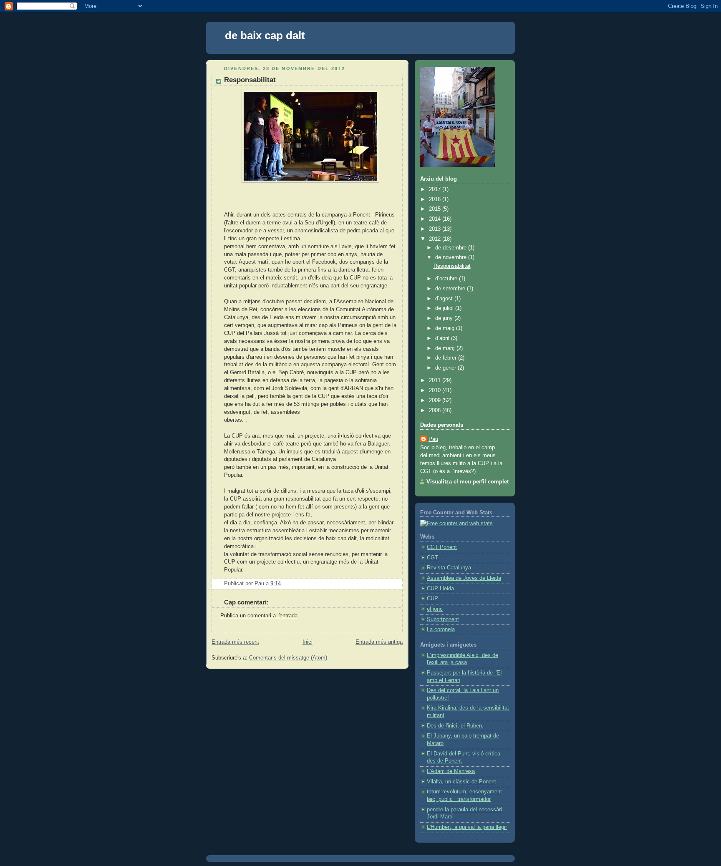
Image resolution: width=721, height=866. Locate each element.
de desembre (451, 248)
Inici (308, 642)
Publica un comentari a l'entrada (258, 616)
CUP (432, 599)
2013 (435, 229)
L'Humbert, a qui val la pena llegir (467, 827)
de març (445, 348)
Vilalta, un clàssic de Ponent (461, 782)
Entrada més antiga (379, 642)
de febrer (446, 358)
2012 (435, 239)
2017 (435, 189)
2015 (435, 209)
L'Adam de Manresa (451, 771)
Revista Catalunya (449, 568)
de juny (444, 318)
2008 (435, 410)
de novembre (451, 257)
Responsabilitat (452, 266)
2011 (435, 380)
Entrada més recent (235, 642)
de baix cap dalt (265, 35)
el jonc (435, 609)
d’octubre (447, 279)
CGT (432, 558)
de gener (446, 368)
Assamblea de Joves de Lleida (464, 578)
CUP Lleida (440, 589)
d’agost (444, 299)
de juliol (445, 308)
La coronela (441, 629)
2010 (435, 390)
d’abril (443, 338)
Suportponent (443, 619)
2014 (435, 219)
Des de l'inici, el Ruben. (455, 726)
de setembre (451, 289)
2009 (435, 400)
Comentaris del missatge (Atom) (288, 658)
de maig (445, 328)
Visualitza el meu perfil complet (467, 482)
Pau (433, 439)
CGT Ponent (442, 547)
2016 (435, 199)
